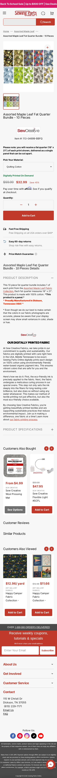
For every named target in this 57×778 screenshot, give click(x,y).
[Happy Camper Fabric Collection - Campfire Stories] (15, 586)
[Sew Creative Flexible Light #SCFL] (42, 484)
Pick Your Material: (13, 159)
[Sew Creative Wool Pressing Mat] (15, 484)
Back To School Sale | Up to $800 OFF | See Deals (28, 3)
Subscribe (47, 650)
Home (6, 31)
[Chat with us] (43, 13)
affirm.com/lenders (42, 757)
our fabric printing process (23, 419)
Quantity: (8, 197)
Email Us (8, 710)
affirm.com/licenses (7, 767)
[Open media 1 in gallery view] (47, 47)
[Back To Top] (52, 773)
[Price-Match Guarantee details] (36, 254)
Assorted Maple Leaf (24, 31)
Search (47, 21)
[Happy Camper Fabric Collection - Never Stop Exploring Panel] (42, 586)
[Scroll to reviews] (28, 123)
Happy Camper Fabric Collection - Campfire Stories (14, 600)
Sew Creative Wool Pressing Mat (14, 494)
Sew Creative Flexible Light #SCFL (40, 497)
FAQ (5, 713)
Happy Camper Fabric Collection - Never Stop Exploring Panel (41, 600)
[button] (4, 13)
